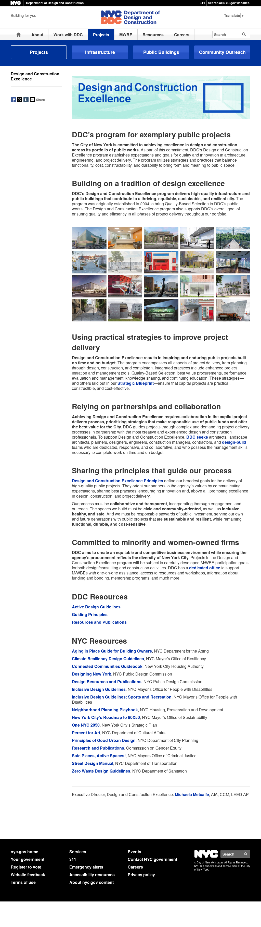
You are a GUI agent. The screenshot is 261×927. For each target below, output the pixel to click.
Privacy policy (141, 874)
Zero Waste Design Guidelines (101, 771)
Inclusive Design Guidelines (99, 689)
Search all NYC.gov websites (229, 3)
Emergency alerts (86, 867)
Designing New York (91, 674)
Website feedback (28, 874)
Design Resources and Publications (106, 681)
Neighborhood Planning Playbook (105, 710)
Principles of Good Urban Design (104, 740)
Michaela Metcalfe (192, 794)
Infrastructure (100, 52)
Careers (181, 35)
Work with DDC (68, 35)
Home (18, 34)
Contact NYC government (152, 859)
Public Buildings (161, 52)
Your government (27, 859)
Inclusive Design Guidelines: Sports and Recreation (122, 697)
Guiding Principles (90, 614)
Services (77, 851)
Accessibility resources (92, 874)
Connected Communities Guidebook (107, 666)
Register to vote (26, 867)
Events (134, 851)
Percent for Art (86, 733)
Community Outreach (222, 52)
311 (202, 3)
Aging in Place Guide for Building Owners (112, 651)
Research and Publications (98, 748)
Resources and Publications (99, 622)
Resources (153, 35)
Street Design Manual (92, 763)
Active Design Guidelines (96, 607)
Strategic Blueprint (136, 383)
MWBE (125, 35)
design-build (234, 442)
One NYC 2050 (86, 725)
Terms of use (23, 882)
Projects (101, 35)
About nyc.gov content (91, 882)
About (37, 35)
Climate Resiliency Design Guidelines (108, 658)
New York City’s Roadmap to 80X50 (106, 717)
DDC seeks (197, 437)
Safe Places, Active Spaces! (99, 756)
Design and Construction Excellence (35, 76)
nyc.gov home (24, 851)
